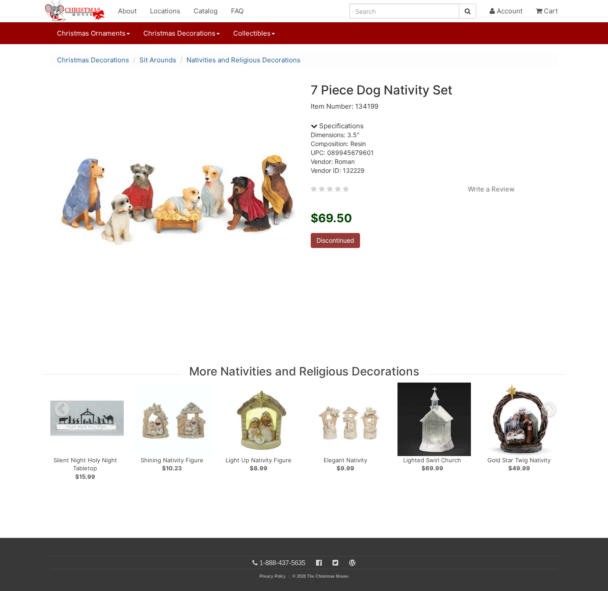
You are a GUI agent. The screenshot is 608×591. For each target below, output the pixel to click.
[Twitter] (335, 563)
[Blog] (352, 563)
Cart (550, 11)
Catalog (206, 11)
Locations (165, 11)
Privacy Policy (272, 576)
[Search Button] (467, 11)
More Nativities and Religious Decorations (304, 371)
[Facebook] (319, 563)
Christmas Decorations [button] (179, 33)
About (127, 11)
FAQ (237, 11)
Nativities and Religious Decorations (243, 60)
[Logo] (77, 11)
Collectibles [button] (252, 33)
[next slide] (549, 409)
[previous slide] (62, 409)
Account (509, 11)
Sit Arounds (157, 60)
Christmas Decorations (93, 60)
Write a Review (491, 189)
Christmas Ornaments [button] (91, 33)
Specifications (340, 126)
